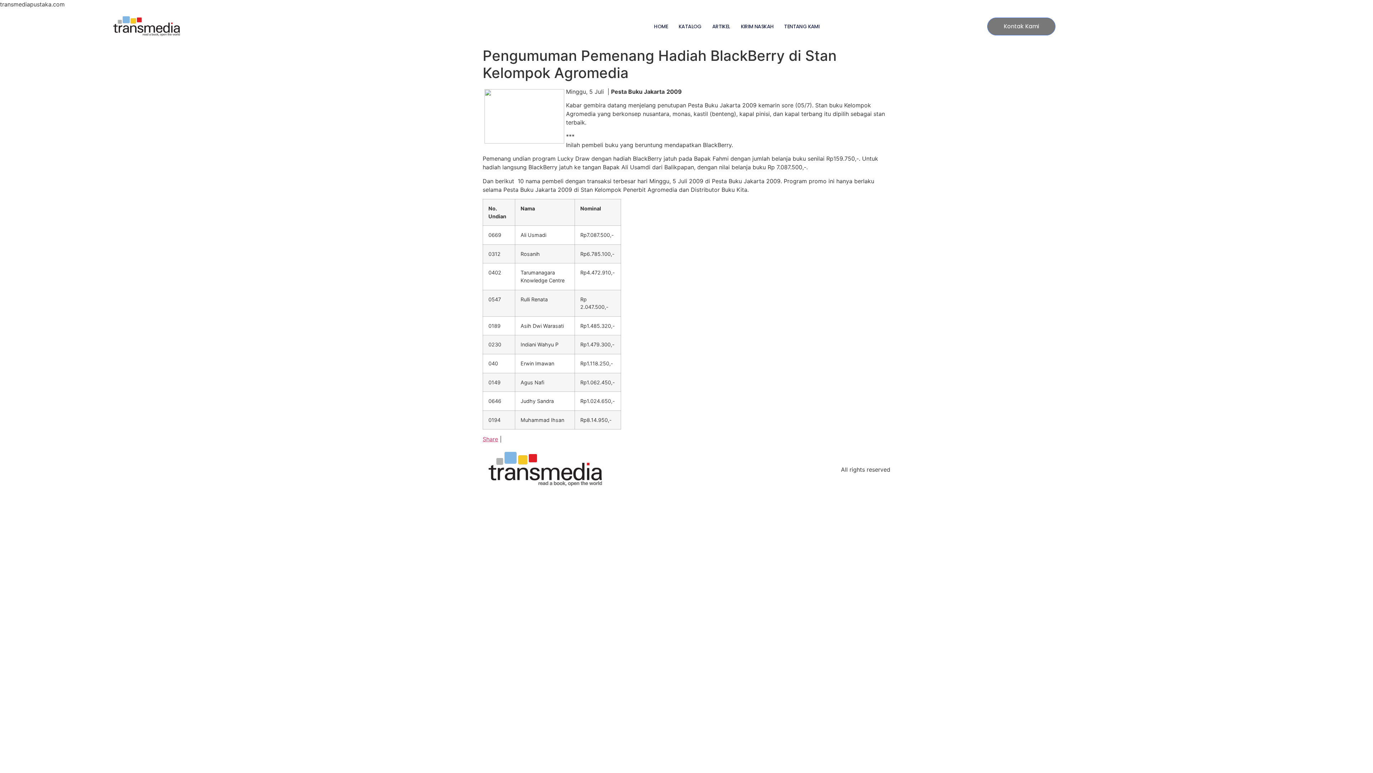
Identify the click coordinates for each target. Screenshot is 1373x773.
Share (490, 439)
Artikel (721, 26)
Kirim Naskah (757, 26)
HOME (661, 26)
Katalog (690, 26)
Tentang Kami (802, 26)
